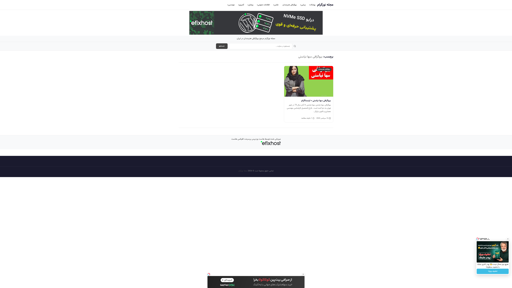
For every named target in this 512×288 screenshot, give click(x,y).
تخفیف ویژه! (492, 271)
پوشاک (312, 4)
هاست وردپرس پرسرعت (254, 139)
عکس (276, 4)
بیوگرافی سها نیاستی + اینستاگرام (316, 100)
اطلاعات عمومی (264, 4)
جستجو (222, 46)
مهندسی (231, 4)
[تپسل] (208, 274)
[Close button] (508, 239)
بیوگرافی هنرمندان (290, 4)
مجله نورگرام (325, 4)
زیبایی (303, 4)
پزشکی (250, 4)
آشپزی (241, 4)
